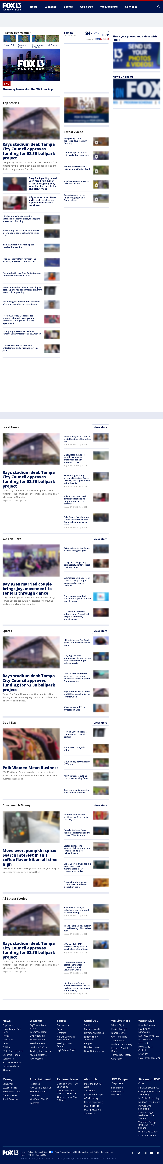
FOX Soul (143, 1043)
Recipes (88, 1043)
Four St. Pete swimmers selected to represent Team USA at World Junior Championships (77, 677)
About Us (90, 1079)
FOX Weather (36, 1058)
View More (100, 427)
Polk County (51, 45)
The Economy (10, 1095)
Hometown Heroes (94, 1032)
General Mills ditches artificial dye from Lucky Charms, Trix (76, 817)
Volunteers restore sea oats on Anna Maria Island (77, 168)
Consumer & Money (16, 805)
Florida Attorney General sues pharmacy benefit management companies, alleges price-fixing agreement (19, 319)
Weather (36, 1021)
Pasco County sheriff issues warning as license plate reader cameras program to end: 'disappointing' (22, 290)
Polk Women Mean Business (31, 767)
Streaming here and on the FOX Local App (28, 89)
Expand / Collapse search (158, 6)
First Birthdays (91, 1047)
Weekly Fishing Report (64, 1045)
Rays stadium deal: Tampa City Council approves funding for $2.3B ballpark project (29, 151)
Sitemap (7, 1070)
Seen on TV (8, 1058)
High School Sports (66, 1050)
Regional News (67, 1079)
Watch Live (146, 1021)
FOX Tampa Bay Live (149, 1057)
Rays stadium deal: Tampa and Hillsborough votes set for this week (77, 694)
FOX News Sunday (12, 1062)
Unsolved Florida (11, 1054)
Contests (34, 1102)
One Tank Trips (119, 1036)
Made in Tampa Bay (121, 1044)
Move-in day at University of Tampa (77, 763)
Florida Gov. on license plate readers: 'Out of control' (75, 734)
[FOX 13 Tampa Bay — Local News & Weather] (13, 7)
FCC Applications (92, 1109)
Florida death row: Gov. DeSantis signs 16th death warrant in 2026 (22, 274)
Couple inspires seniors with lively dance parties (76, 153)
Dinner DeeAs (118, 1032)
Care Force (117, 1058)
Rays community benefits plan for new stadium (76, 791)
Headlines (35, 1083)
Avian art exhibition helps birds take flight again (76, 549)
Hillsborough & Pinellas (38, 46)
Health (6, 1043)
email (157, 1153)
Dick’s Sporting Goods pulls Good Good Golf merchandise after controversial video (77, 867)
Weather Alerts (37, 1043)
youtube (151, 1153)
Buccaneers (63, 1025)
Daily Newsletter (11, 1066)
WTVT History (91, 1098)
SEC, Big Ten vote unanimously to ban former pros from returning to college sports (77, 659)
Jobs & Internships (93, 1094)
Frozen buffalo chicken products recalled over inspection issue (75, 884)
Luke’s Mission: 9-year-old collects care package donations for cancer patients (77, 581)
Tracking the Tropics (40, 1051)
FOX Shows (36, 1095)
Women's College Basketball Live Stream (147, 1125)
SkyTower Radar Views (38, 1027)
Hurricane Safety (38, 1047)
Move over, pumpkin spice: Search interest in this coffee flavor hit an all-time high (30, 857)
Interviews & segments (117, 1093)
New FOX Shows (123, 77)
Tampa (68, 33)
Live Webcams (37, 1035)
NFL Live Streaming (148, 1087)
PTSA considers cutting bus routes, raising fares (76, 777)
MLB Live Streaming (148, 1098)
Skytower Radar (22, 46)
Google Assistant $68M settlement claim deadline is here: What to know (77, 833)
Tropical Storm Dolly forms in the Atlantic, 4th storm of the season (19, 260)
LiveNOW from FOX (148, 1035)
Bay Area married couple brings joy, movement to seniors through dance (27, 588)
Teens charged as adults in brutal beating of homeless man (77, 439)
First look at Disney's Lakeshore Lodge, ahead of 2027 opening (76, 910)
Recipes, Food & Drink (119, 1050)
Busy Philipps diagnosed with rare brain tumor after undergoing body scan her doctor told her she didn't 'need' (43, 183)
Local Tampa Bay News (12, 1030)
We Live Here (12, 539)
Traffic (87, 1025)
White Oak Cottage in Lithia (74, 748)
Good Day (9, 722)
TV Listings (89, 1090)
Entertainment (40, 1079)
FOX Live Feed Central (145, 1049)
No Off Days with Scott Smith (66, 1038)
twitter (138, 1153)
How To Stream (146, 1025)
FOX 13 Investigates (13, 1051)
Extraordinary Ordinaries (91, 1038)
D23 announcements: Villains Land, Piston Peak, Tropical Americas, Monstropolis (77, 615)
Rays (59, 1029)
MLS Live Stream (147, 1135)
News (7, 1021)
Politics (6, 1047)
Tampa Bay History (121, 1054)
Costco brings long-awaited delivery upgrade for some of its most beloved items (77, 849)
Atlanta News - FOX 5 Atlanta (67, 1099)
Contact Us (90, 1113)
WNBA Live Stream (148, 1131)
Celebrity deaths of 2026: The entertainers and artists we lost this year (20, 348)
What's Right (117, 1025)
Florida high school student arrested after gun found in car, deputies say (21, 302)
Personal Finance (11, 1091)
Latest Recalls (10, 1087)
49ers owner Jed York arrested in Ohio (74, 708)
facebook (132, 1153)
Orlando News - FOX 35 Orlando (67, 1085)
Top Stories (8, 1025)
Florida (6, 1035)
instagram (145, 1153)
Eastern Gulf (9, 45)
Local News (11, 427)
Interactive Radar (38, 1031)
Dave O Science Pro (94, 1051)
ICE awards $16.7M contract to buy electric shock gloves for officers (76, 946)
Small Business (10, 1099)
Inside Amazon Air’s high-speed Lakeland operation (19, 246)
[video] (101, 141)
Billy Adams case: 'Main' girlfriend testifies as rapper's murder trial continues (42, 201)
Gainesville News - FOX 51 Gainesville (66, 1092)
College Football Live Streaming (149, 1093)
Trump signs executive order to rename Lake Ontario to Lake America (22, 332)
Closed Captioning (93, 1101)
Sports (7, 631)
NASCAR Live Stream (149, 1101)
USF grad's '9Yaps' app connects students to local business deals (77, 565)
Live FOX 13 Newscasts (144, 1030)
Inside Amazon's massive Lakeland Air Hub (76, 182)
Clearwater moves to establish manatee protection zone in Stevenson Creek (74, 458)
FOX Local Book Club (41, 1087)
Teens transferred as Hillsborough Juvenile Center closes (74, 197)
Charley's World (92, 1029)
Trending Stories (38, 1091)
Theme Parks (118, 1040)
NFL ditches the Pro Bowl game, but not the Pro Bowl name (77, 642)
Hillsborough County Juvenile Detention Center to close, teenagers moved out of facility (21, 219)
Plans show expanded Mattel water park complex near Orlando (77, 598)
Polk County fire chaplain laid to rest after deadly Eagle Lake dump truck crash (21, 233)
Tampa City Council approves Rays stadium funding (75, 141)
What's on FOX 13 (39, 1099)
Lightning (61, 1032)
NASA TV (143, 1053)
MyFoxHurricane (38, 1054)
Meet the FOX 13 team (93, 1085)
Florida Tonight (119, 1029)
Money (7, 1079)
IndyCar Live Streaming (144, 1107)
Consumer (8, 1039)
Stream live (117, 1087)
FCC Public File (91, 1105)
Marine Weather (38, 1039)
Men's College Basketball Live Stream (146, 1115)
